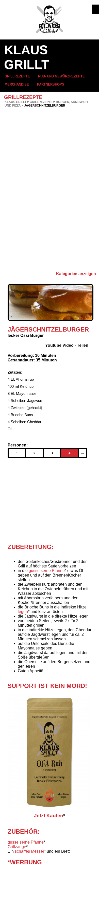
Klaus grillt (15, 102)
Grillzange (17, 847)
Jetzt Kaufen (48, 815)
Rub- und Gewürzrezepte (61, 76)
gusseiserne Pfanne (47, 570)
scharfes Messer (29, 851)
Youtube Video (59, 345)
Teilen (82, 345)
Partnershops (50, 84)
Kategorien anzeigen (76, 274)
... (82, 452)
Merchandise (17, 84)
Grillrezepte (17, 76)
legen (23, 611)
